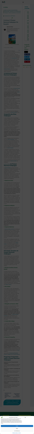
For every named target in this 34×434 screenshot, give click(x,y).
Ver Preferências (17, 430)
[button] (25, 417)
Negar (17, 428)
